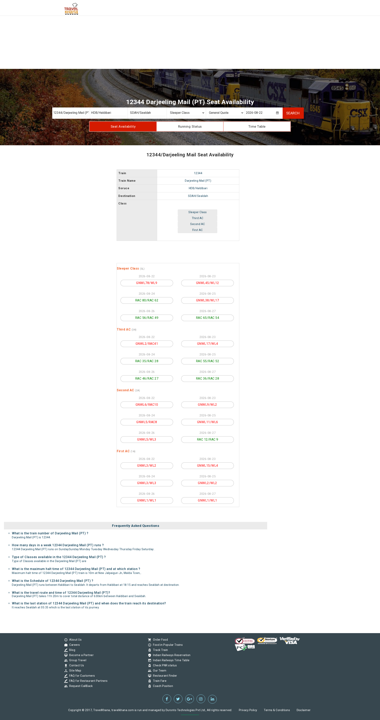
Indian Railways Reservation (171, 655)
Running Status (190, 126)
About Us (74, 639)
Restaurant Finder (164, 675)
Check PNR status (164, 665)
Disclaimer (304, 710)
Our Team (158, 670)
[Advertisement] (119, 27)
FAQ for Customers (81, 675)
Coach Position (162, 686)
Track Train (159, 650)
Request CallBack (80, 686)
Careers (73, 644)
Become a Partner (80, 655)
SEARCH (293, 113)
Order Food (159, 639)
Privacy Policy (248, 710)
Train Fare (158, 680)
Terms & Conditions (277, 710)
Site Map (74, 670)
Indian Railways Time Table (170, 660)
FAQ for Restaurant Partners (87, 680)
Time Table (257, 126)
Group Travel (76, 660)
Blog (71, 650)
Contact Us (75, 665)
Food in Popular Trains (167, 644)
